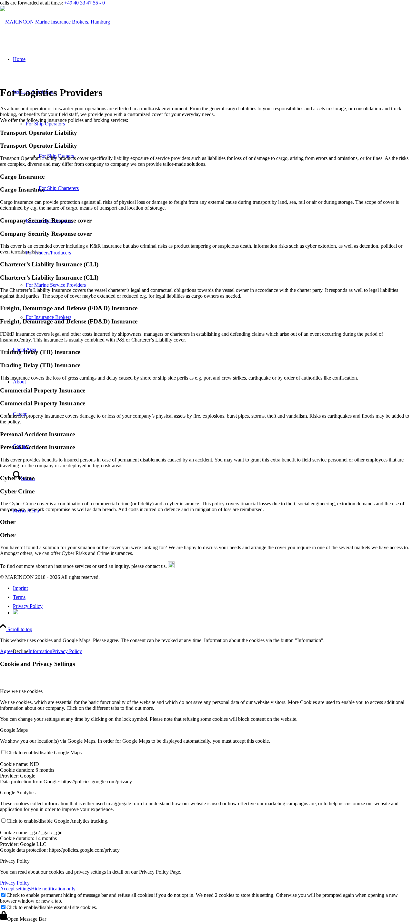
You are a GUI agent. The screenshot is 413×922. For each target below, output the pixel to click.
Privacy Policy (67, 651)
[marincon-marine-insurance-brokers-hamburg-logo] (55, 22)
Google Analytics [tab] (17, 792)
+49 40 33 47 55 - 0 (84, 2)
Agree (6, 651)
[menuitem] (213, 588)
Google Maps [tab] (14, 730)
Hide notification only (53, 888)
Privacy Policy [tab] (15, 861)
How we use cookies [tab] (21, 691)
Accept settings (15, 888)
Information (40, 651)
